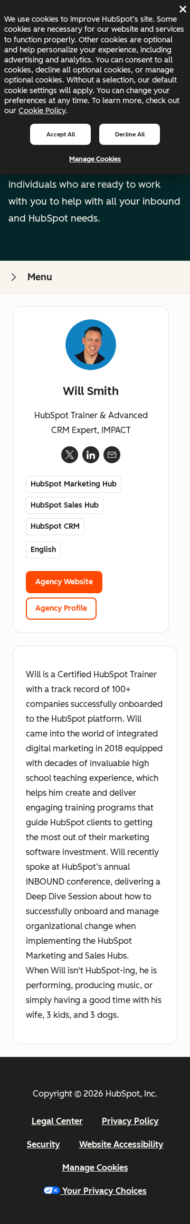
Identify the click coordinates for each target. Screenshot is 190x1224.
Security (43, 1144)
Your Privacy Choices (104, 1191)
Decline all (130, 134)
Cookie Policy (41, 110)
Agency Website (64, 581)
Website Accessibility (121, 1144)
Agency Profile (61, 608)
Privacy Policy (130, 1121)
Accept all (60, 134)
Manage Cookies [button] (95, 1168)
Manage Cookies (95, 159)
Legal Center (57, 1121)
